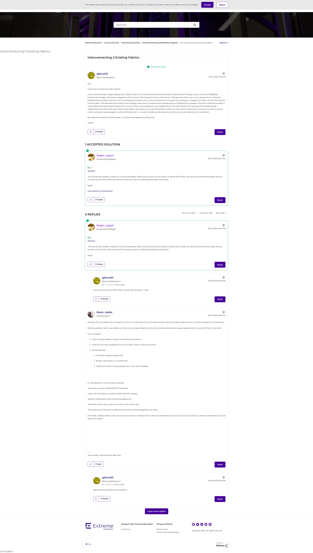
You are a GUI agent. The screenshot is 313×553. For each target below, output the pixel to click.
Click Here (158, 5)
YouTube (205, 524)
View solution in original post (100, 191)
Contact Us (126, 529)
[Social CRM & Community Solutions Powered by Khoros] (221, 545)
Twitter (197, 524)
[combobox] (156, 25)
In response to (114, 285)
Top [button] (89, 544)
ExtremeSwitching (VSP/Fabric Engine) (160, 43)
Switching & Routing (130, 43)
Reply (220, 132)
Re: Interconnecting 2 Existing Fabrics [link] (196, 43)
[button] (207, 5)
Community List (111, 43)
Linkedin (201, 524)
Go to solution (158, 66)
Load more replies (156, 511)
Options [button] (222, 43)
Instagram (210, 524)
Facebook (193, 524)
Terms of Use (162, 529)
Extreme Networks (93, 43)
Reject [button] (222, 5)
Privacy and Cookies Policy (167, 532)
